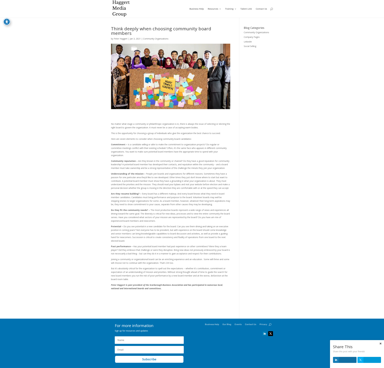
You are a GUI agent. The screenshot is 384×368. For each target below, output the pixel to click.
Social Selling (250, 46)
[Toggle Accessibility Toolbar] (6, 21)
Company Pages (252, 37)
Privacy (263, 324)
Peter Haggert (121, 38)
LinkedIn (248, 41)
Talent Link (246, 9)
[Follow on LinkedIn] (264, 333)
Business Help (196, 9)
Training (229, 9)
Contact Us (261, 9)
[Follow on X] (270, 333)
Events (238, 324)
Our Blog (226, 324)
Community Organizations (155, 38)
